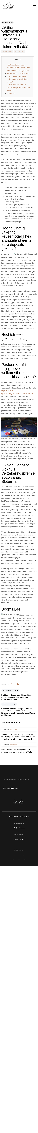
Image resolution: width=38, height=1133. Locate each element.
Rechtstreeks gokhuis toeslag (17, 73)
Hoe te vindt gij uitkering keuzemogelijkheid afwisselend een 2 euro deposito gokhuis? (18, 68)
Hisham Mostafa (7, 51)
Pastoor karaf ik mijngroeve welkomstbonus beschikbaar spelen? (17, 79)
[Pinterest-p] (13, 857)
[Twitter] (19, 857)
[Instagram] (25, 857)
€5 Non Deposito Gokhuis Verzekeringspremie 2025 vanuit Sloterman (19, 87)
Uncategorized (7, 22)
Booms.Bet (11, 93)
